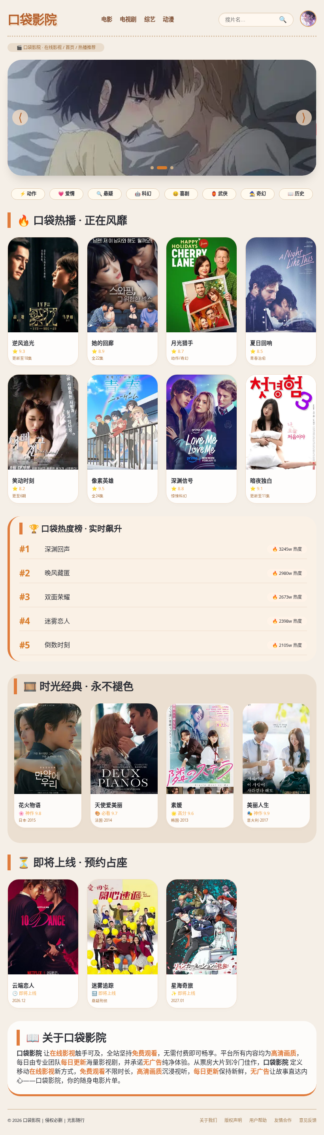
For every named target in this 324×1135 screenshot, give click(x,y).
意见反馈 (307, 1120)
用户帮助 (258, 1120)
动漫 (168, 19)
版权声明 (233, 1120)
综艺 (149, 19)
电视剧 (128, 19)
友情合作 (283, 1120)
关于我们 (208, 1120)
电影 (106, 19)
